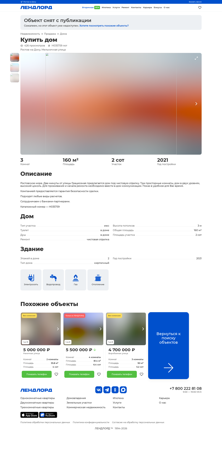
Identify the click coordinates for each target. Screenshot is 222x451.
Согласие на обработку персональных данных (138, 422)
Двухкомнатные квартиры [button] (37, 402)
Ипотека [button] (106, 7)
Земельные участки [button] (79, 402)
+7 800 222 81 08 (186, 388)
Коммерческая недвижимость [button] (86, 407)
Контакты (119, 407)
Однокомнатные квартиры (37, 398)
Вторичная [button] (90, 7)
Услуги (117, 402)
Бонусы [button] (158, 7)
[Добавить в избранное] (56, 374)
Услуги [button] (116, 7)
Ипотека (118, 398)
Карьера (164, 398)
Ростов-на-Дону (29, 2)
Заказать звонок (195, 2)
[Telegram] (106, 389)
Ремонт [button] (125, 7)
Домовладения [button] (76, 398)
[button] (14, 57)
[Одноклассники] (115, 389)
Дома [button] (63, 34)
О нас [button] (167, 7)
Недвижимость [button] (30, 34)
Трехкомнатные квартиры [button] (37, 407)
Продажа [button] (50, 34)
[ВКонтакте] (98, 389)
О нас (162, 402)
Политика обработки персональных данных (45, 422)
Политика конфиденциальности (91, 422)
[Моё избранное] (200, 7)
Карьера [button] (147, 7)
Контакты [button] (136, 7)
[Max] (123, 389)
